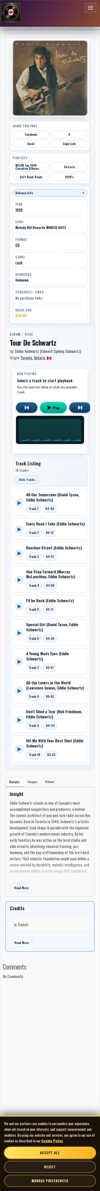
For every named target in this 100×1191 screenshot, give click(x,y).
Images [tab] (32, 781)
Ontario (69, 167)
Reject (50, 1166)
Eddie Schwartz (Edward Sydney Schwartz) (48, 351)
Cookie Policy (52, 1140)
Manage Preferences (50, 1180)
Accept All (50, 1152)
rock (18, 262)
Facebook (31, 134)
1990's (69, 177)
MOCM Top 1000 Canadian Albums (27, 167)
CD (17, 245)
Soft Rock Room (31, 177)
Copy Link (69, 143)
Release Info (50, 193)
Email (31, 143)
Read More (21, 888)
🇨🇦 (49, 357)
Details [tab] (14, 782)
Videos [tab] (49, 781)
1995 (19, 209)
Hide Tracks (27, 479)
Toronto (26, 357)
